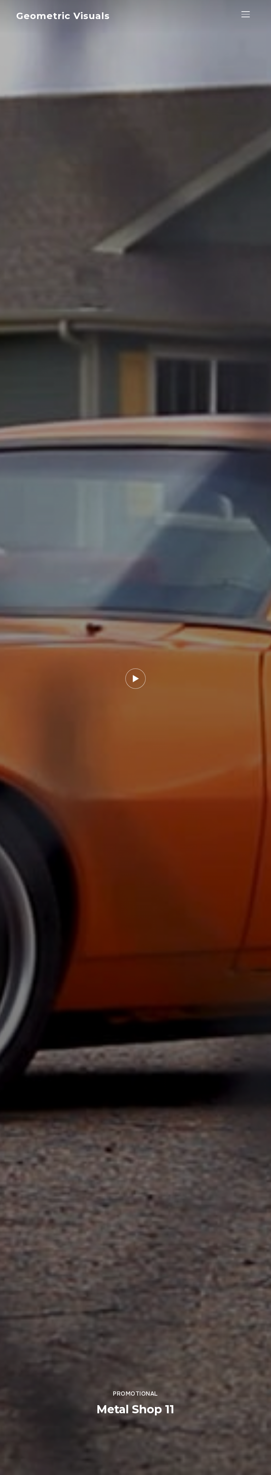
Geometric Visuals (63, 16)
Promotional (135, 1393)
